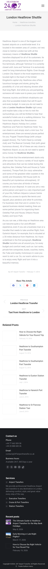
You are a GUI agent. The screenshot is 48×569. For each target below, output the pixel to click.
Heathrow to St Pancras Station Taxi (30, 406)
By (16, 272)
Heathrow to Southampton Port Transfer (31, 348)
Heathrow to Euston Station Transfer (31, 377)
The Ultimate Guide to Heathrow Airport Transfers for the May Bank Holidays (27, 523)
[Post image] (10, 336)
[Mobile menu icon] (42, 5)
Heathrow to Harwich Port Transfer (30, 392)
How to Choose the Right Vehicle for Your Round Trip (31, 333)
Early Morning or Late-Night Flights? (24, 535)
